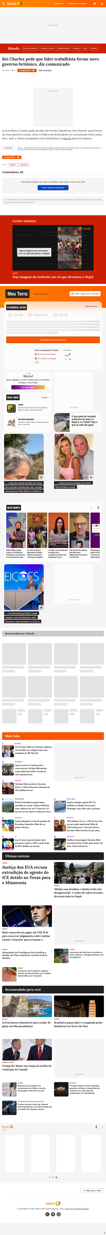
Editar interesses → (92, 306)
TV (16, 837)
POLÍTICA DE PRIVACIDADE (77, 1209)
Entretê (17, 744)
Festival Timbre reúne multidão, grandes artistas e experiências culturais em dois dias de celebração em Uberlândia (85, 1090)
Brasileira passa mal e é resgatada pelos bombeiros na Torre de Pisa (78, 1024)
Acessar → (46, 397)
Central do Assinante (77, 4)
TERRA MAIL (59, 4)
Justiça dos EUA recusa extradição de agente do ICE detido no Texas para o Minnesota (26, 875)
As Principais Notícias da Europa (30, 1102)
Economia (18, 762)
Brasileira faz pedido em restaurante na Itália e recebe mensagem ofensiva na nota (32, 1088)
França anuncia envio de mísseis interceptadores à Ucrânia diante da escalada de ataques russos (35, 1107)
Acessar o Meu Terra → (42, 293)
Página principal (14, 4)
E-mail (95, 4)
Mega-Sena (71, 799)
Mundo (13, 165)
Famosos (18, 818)
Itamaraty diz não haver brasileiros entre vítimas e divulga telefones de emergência (87, 955)
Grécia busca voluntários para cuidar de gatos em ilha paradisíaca (26, 1024)
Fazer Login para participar (53, 187)
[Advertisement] (74, 974)
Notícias (24, 165)
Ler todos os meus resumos (53, 339)
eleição (67, 138)
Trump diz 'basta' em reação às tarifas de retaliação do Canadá (26, 1067)
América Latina (8, 1062)
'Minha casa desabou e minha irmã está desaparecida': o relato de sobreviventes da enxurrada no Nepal (78, 892)
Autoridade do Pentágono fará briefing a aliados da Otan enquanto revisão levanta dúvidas (24, 955)
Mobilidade (19, 799)
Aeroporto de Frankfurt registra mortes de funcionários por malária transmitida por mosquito (34, 973)
